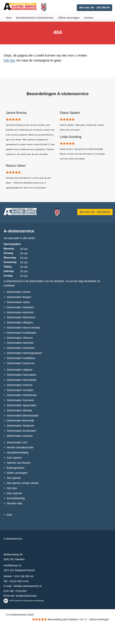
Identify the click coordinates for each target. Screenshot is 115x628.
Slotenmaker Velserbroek (22, 395)
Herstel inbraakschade (20, 447)
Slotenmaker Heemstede (21, 379)
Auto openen (14, 457)
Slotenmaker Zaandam (20, 307)
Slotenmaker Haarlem (20, 435)
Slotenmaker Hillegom (20, 322)
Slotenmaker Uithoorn (20, 337)
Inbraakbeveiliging (17, 452)
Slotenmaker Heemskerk (21, 374)
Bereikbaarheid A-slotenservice (34, 17)
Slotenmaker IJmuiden (20, 390)
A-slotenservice (19, 231)
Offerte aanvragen (69, 17)
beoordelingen (99, 619)
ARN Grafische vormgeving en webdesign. (27, 601)
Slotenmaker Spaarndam (21, 405)
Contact (88, 17)
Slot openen (14, 477)
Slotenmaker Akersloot (20, 312)
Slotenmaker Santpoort (20, 425)
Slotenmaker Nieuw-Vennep (23, 327)
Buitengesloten (15, 467)
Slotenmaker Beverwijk (20, 420)
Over (9, 17)
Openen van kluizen (18, 462)
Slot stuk (12, 488)
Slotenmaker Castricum (21, 363)
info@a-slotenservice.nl (27, 586)
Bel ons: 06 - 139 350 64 (94, 7)
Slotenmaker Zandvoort (21, 347)
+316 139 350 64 (23, 576)
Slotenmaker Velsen (19, 291)
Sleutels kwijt (14, 503)
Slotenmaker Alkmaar (19, 410)
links (9, 514)
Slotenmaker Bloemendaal (22, 415)
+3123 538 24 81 (19, 581)
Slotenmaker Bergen (19, 297)
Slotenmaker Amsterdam (21, 430)
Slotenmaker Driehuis (19, 385)
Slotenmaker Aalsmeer (20, 342)
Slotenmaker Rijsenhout (21, 317)
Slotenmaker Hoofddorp (21, 358)
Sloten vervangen (17, 472)
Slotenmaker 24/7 (17, 442)
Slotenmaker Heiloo (18, 302)
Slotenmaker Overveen (20, 400)
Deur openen (14, 493)
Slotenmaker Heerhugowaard (24, 353)
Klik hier (9, 60)
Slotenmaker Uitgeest (19, 369)
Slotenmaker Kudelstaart (21, 332)
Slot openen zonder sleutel (22, 483)
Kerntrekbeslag (16, 498)
